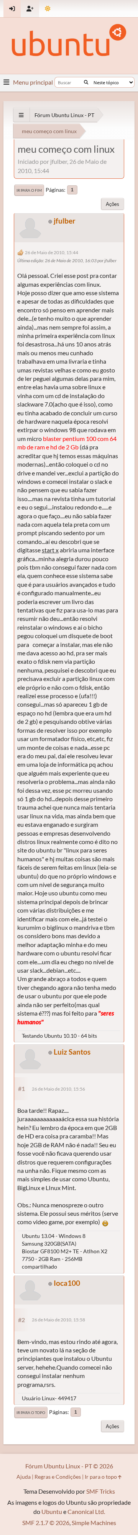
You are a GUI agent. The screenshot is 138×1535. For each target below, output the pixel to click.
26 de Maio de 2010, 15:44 (51, 252)
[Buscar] (86, 82)
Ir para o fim (29, 190)
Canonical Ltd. (86, 1511)
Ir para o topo (30, 1412)
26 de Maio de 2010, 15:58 (58, 1319)
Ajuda (23, 1476)
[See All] (21, 115)
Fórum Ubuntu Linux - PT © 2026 (69, 1466)
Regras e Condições (57, 1476)
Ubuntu (51, 1511)
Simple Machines (94, 1522)
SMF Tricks (100, 1491)
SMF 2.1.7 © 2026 (45, 1522)
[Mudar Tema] (47, 8)
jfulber (65, 220)
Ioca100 (67, 1283)
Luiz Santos (72, 1051)
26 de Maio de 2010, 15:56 (58, 1088)
